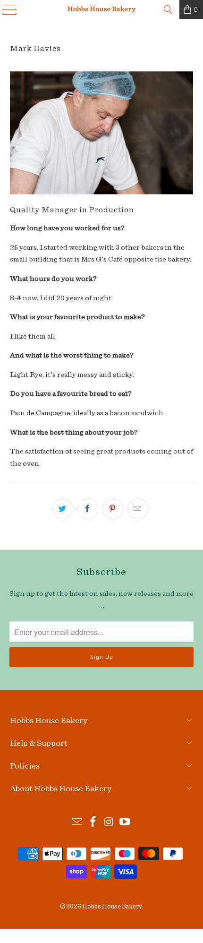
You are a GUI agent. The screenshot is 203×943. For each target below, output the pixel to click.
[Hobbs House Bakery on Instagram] (109, 823)
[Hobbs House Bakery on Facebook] (93, 823)
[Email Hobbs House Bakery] (77, 823)
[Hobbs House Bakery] (101, 9)
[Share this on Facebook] (87, 508)
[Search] (168, 9)
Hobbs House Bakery (112, 906)
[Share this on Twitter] (62, 508)
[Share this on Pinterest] (112, 508)
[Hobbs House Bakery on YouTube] (125, 823)
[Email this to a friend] (137, 508)
